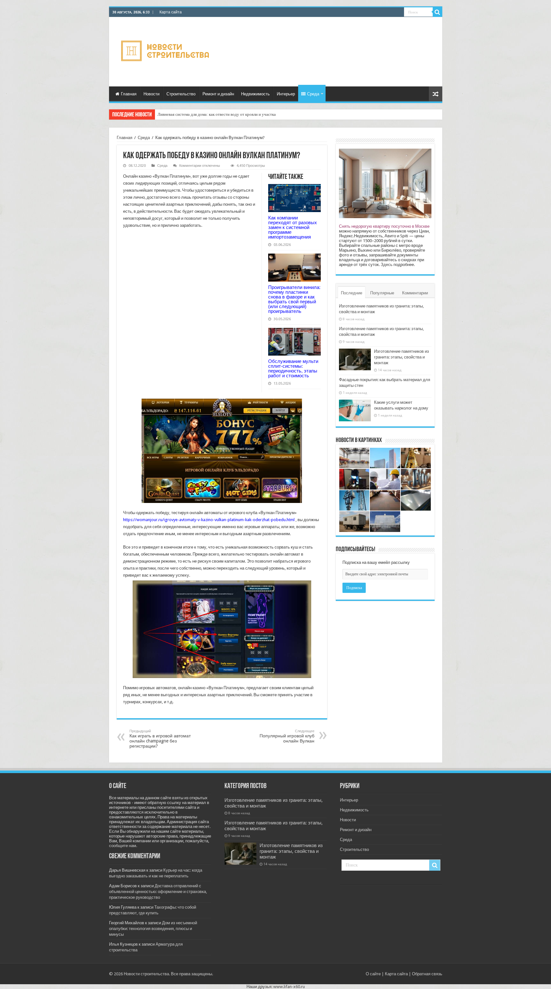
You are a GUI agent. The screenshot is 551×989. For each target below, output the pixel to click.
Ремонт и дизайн (218, 94)
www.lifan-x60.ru (289, 986)
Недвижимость (255, 94)
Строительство (180, 94)
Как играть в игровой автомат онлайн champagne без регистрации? (160, 739)
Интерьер (286, 94)
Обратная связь (427, 973)
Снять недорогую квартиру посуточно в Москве (384, 226)
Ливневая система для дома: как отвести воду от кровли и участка (217, 114)
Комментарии (415, 293)
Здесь (387, 264)
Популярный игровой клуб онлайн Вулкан (287, 736)
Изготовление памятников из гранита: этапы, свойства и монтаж (401, 357)
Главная (128, 94)
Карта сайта (170, 12)
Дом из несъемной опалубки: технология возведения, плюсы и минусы (153, 928)
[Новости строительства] (166, 50)
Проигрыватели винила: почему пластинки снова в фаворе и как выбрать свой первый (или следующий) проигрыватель (294, 299)
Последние (351, 293)
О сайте (373, 973)
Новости (151, 94)
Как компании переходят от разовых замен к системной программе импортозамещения (292, 227)
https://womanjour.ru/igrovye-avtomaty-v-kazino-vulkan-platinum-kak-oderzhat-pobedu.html (209, 519)
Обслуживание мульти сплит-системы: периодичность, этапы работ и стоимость (293, 368)
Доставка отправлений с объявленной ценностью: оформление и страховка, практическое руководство (158, 891)
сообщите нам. (123, 845)
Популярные (382, 293)
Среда (313, 94)
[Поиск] (437, 12)
